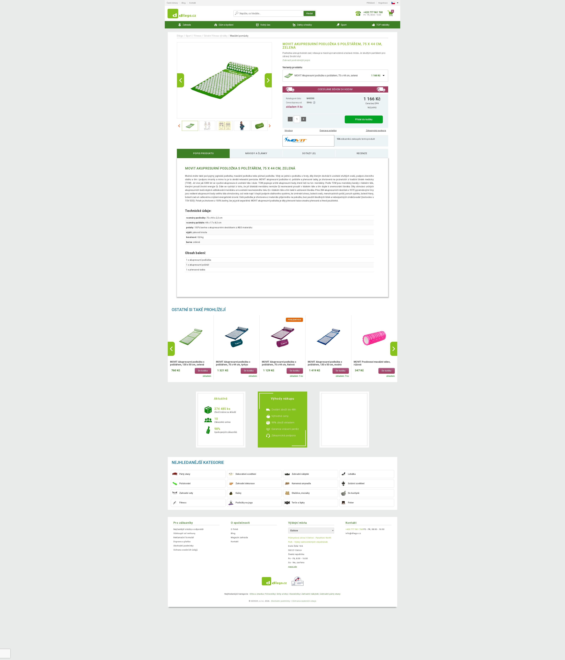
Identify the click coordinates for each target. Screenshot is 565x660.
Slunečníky (294, 594)
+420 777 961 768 (354, 529)
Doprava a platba (328, 130)
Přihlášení (371, 3)
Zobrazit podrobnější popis (296, 60)
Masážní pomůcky (239, 36)
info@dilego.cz (353, 533)
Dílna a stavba (257, 594)
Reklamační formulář (183, 537)
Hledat (309, 13)
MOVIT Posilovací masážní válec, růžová (372, 363)
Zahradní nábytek (310, 594)
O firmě (234, 529)
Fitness (197, 36)
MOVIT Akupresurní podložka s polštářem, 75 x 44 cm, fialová (279, 363)
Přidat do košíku (363, 119)
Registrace (383, 3)
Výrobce (289, 130)
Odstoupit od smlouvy (184, 533)
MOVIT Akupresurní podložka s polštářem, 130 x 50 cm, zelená (187, 363)
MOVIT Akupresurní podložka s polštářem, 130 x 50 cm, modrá (325, 363)
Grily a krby (282, 594)
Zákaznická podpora (376, 130)
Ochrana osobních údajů (185, 550)
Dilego (180, 36)
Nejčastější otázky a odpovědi (188, 529)
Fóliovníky (270, 594)
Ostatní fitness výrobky (216, 36)
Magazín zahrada (239, 537)
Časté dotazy (172, 3)
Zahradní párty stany (330, 594)
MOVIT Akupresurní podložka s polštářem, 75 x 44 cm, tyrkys (233, 363)
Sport (189, 36)
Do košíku (203, 371)
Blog (184, 3)
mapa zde (292, 567)
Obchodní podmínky (183, 546)
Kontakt (192, 3)
